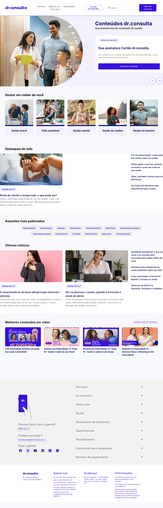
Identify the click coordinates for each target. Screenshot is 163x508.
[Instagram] (28, 451)
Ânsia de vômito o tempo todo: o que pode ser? (28, 195)
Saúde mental (69, 6)
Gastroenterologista (42, 234)
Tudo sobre (54, 9)
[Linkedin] (43, 451)
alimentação (75, 228)
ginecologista (46, 228)
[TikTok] (50, 451)
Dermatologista (123, 234)
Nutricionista (91, 234)
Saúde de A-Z (54, 6)
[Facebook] (20, 451)
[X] (57, 451)
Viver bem (41, 6)
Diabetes (61, 228)
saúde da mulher (93, 228)
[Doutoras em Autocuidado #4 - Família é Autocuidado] (23, 336)
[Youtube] (35, 451)
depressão (106, 234)
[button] (152, 81)
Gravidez (76, 234)
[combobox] (121, 8)
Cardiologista (61, 234)
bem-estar (110, 228)
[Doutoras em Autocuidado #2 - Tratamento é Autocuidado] (101, 336)
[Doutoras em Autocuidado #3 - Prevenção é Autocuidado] (62, 336)
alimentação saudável (130, 228)
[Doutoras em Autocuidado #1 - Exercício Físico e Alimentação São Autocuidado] (140, 336)
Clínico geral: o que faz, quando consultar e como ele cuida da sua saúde (146, 167)
